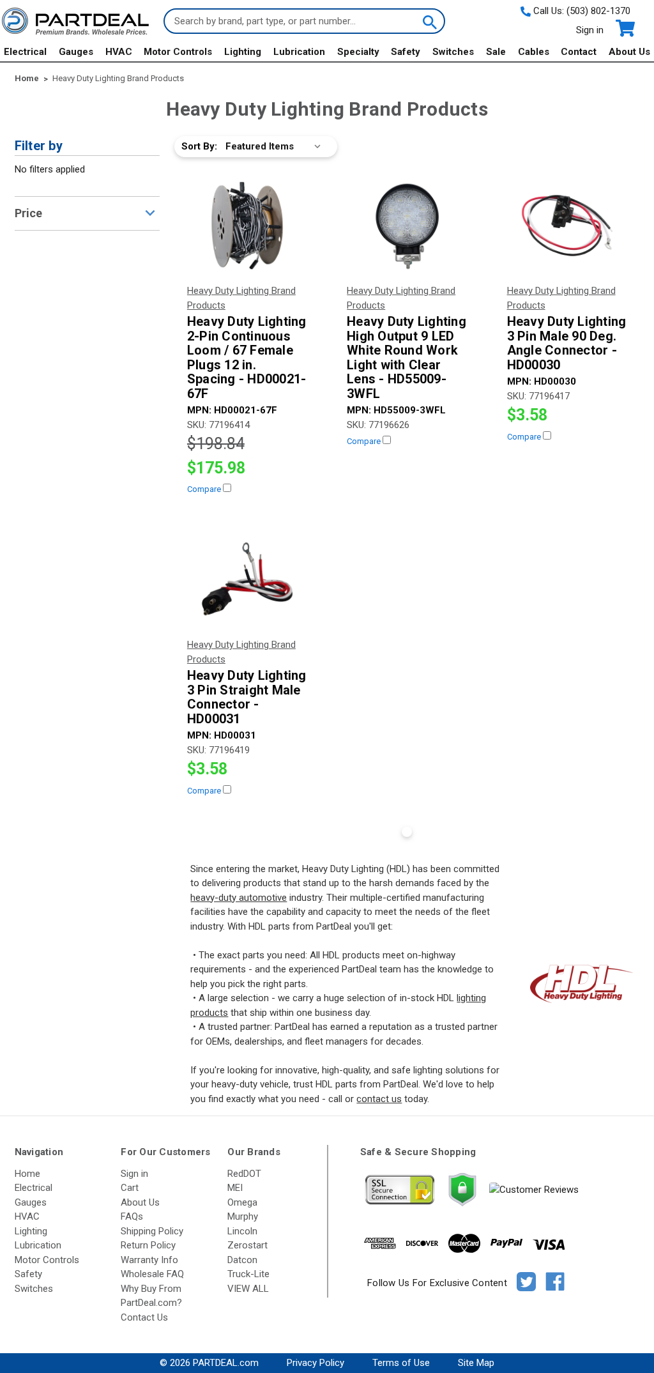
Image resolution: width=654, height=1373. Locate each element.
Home (27, 1173)
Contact (579, 52)
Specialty (358, 52)
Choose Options (246, 225)
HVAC (118, 52)
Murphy (242, 1216)
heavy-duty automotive (238, 897)
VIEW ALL (248, 1288)
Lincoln (242, 1231)
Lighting (242, 52)
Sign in (590, 30)
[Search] (428, 21)
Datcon (242, 1260)
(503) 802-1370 (598, 11)
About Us (629, 52)
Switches (453, 52)
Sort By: (199, 146)
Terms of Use (401, 1363)
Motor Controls (178, 52)
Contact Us (144, 1317)
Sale (496, 52)
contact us (379, 1099)
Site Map (476, 1363)
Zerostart (247, 1245)
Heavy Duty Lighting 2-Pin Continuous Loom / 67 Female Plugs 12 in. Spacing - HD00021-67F (247, 357)
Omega (242, 1202)
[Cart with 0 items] (624, 28)
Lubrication (299, 52)
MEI (235, 1187)
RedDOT (244, 1173)
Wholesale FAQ (152, 1274)
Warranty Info (149, 1260)
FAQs (132, 1216)
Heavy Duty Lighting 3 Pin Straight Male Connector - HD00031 (247, 697)
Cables (533, 52)
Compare (205, 489)
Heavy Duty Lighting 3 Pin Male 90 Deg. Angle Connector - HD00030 (567, 343)
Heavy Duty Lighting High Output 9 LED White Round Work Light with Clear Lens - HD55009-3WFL (406, 357)
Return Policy (148, 1245)
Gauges (76, 52)
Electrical (25, 52)
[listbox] (276, 146)
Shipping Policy (152, 1231)
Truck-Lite (248, 1274)
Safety (405, 52)
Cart (130, 1187)
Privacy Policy (315, 1363)
